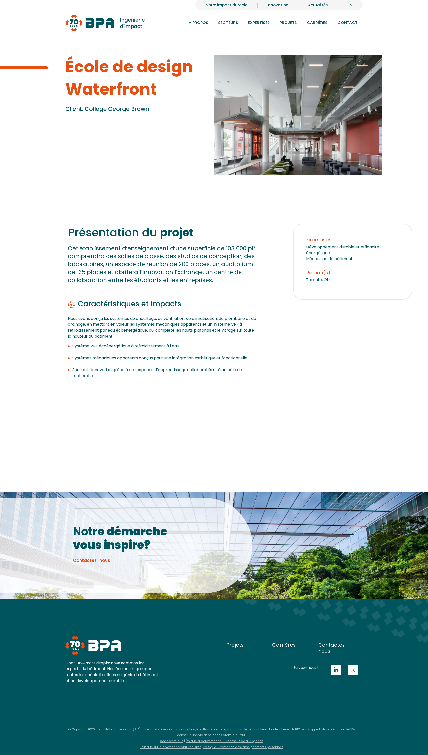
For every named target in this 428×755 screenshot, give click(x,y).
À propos (198, 22)
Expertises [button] (259, 22)
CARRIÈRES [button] (317, 22)
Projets (288, 22)
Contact (348, 22)
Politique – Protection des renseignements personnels (243, 747)
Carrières (284, 644)
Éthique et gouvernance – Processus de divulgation (224, 741)
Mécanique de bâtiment (329, 259)
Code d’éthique (171, 741)
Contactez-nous (332, 647)
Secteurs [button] (228, 22)
